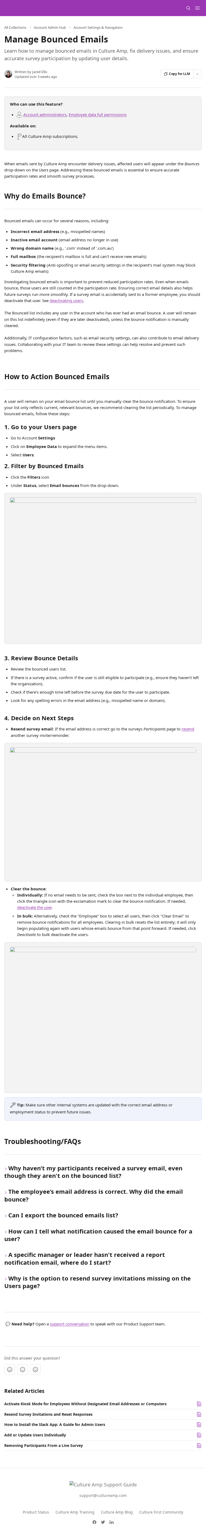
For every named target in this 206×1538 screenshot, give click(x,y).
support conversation (69, 1324)
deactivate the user (34, 907)
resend (188, 729)
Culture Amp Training (75, 1512)
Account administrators (45, 114)
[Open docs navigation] (197, 8)
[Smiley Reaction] (35, 1369)
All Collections (15, 27)
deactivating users (66, 300)
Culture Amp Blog (117, 1512)
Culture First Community (161, 1512)
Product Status (36, 1512)
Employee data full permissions (98, 114)
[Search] (188, 8)
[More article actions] (197, 74)
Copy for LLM (179, 73)
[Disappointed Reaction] (9, 1369)
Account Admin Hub (50, 27)
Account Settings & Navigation (98, 27)
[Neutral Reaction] (22, 1369)
